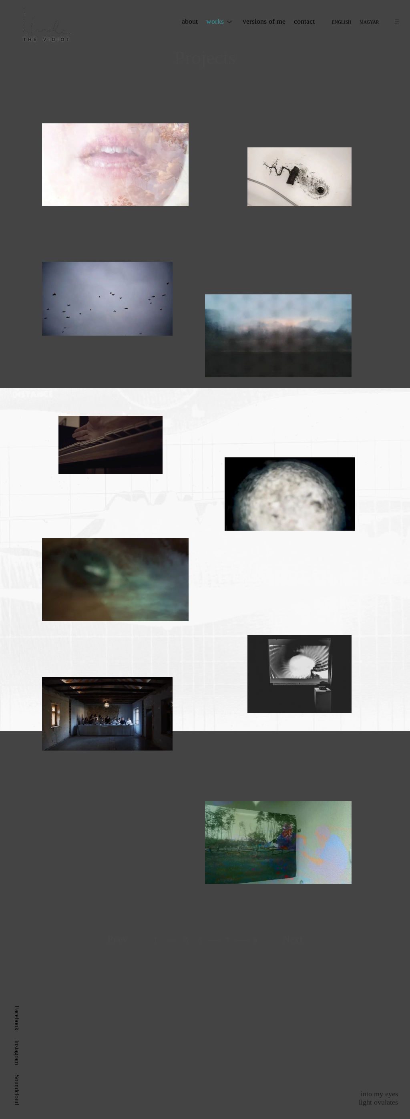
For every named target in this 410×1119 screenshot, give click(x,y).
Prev (117, 939)
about (190, 21)
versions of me (264, 21)
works (215, 21)
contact (304, 21)
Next (293, 939)
